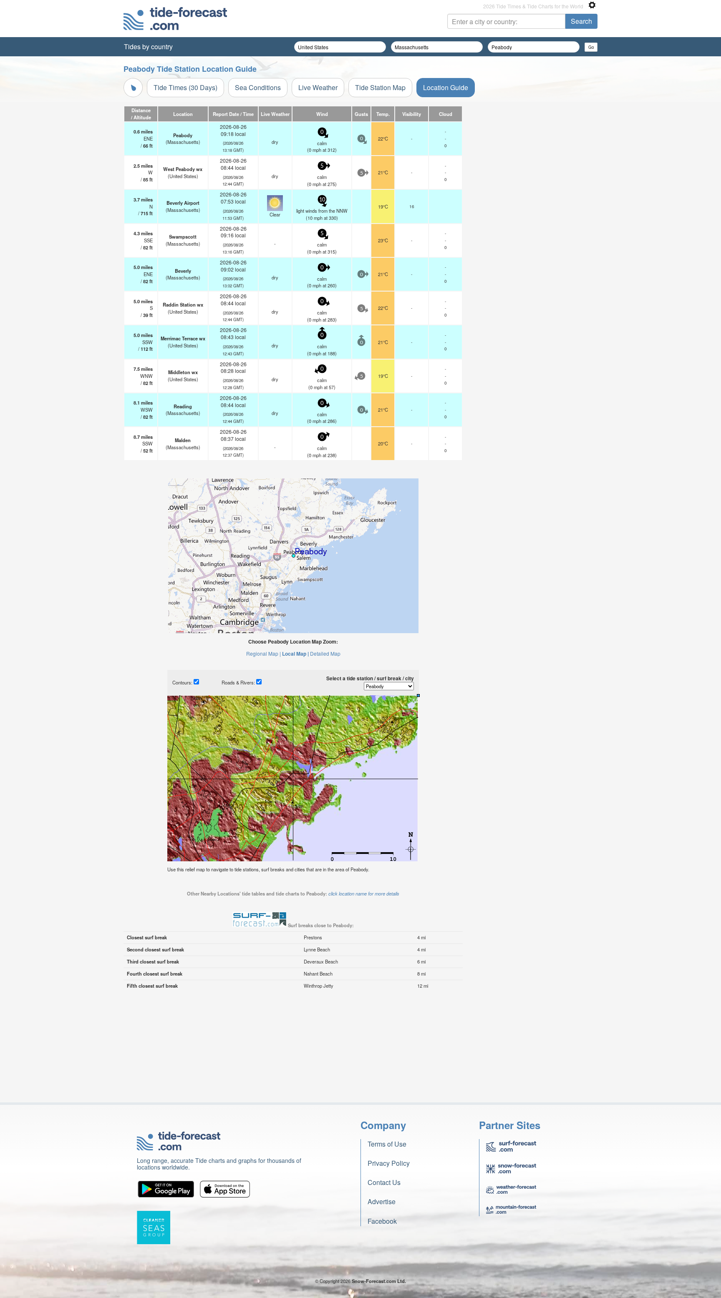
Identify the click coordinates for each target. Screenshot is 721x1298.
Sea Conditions (258, 87)
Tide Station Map (380, 87)
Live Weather (318, 87)
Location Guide (445, 87)
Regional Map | (263, 653)
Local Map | (295, 653)
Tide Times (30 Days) (185, 87)
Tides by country (148, 46)
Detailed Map (325, 653)
